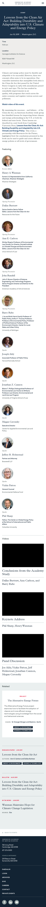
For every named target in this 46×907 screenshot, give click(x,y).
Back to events (11, 832)
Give (4, 881)
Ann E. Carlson (10, 238)
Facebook (4, 902)
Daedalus (6, 869)
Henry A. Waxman (11, 173)
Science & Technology (23, 730)
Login (4, 873)
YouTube (17, 902)
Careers (5, 885)
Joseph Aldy (8, 354)
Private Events (8, 893)
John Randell (8, 275)
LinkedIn (10, 902)
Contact (6, 889)
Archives (6, 877)
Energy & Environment (23, 727)
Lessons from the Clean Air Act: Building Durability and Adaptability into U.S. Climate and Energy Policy (22, 128)
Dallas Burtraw (9, 205)
